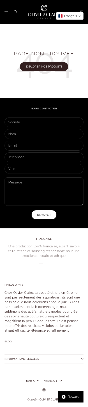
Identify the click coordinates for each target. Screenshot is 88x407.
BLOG (8, 341)
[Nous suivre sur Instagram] (44, 390)
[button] (69, 16)
